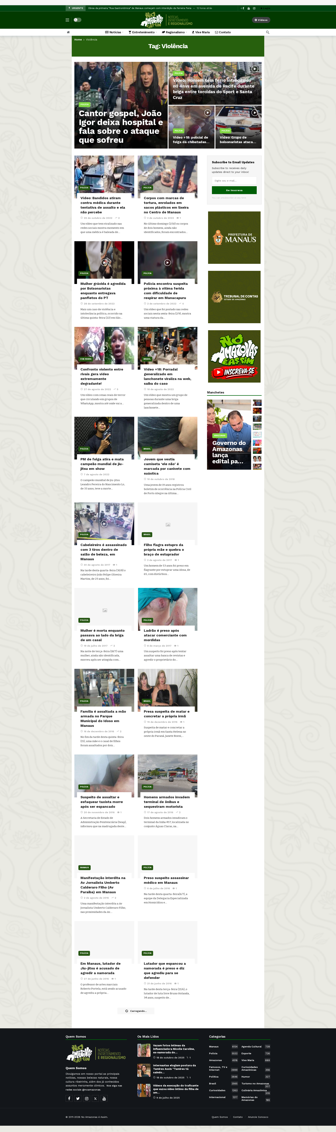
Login (266, 8)
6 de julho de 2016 (158, 888)
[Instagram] (254, 8)
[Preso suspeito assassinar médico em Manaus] (168, 856)
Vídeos (263, 20)
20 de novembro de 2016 (99, 812)
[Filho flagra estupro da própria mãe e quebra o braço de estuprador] (168, 523)
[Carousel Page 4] (257, 427)
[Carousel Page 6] (257, 443)
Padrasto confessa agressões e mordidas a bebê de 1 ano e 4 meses (165, 1054)
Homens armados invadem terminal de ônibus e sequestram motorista (167, 802)
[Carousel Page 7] (257, 451)
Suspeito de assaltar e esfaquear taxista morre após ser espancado (101, 802)
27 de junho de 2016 (96, 978)
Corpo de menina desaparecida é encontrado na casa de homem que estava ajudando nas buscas (100, 1058)
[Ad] (234, 237)
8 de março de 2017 (159, 645)
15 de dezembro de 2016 (162, 722)
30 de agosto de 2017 (97, 564)
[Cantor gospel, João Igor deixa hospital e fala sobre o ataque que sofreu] (121, 105)
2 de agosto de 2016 (96, 897)
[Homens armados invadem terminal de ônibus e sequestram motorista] (168, 775)
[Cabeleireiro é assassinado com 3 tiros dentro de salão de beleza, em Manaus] (104, 523)
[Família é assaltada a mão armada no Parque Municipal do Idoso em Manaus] (104, 690)
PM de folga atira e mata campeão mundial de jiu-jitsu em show (102, 464)
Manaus (84, 867)
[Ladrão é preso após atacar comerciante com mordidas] (168, 609)
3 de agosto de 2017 (159, 560)
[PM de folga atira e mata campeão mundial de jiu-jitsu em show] (104, 438)
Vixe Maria (85, 359)
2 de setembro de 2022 (161, 303)
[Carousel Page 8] (257, 459)
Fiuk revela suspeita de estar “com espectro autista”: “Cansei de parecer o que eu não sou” (139, 8)
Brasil (147, 359)
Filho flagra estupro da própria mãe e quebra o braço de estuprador (164, 549)
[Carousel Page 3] (257, 419)
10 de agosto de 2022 (160, 389)
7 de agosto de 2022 (96, 474)
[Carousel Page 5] (257, 435)
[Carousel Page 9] (257, 467)
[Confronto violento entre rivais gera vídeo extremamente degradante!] (104, 348)
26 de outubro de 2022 (98, 218)
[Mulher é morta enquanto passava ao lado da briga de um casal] (104, 609)
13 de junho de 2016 (96, 1073)
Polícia (84, 188)
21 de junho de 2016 (159, 983)
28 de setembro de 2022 (99, 303)
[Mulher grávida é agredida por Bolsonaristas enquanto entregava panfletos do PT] (104, 262)
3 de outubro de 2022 (160, 218)
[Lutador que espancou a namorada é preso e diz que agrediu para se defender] (168, 942)
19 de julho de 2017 (96, 645)
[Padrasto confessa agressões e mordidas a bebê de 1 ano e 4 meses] (168, 1028)
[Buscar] (267, 32)
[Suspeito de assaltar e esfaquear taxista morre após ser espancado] (104, 775)
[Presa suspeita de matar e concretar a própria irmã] (168, 690)
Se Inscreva (234, 190)
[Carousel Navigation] (244, 8)
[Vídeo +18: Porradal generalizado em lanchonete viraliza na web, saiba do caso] (168, 348)
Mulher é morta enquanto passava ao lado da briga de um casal (102, 635)
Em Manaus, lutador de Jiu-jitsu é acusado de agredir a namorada (100, 968)
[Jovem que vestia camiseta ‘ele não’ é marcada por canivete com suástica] (168, 438)
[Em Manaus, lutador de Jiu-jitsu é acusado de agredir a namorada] (104, 942)
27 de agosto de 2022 (97, 389)
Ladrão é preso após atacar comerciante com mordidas (165, 635)
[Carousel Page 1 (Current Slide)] (257, 403)
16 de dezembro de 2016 (99, 731)
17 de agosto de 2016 (160, 812)
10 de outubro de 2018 (161, 479)
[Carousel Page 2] (257, 411)
